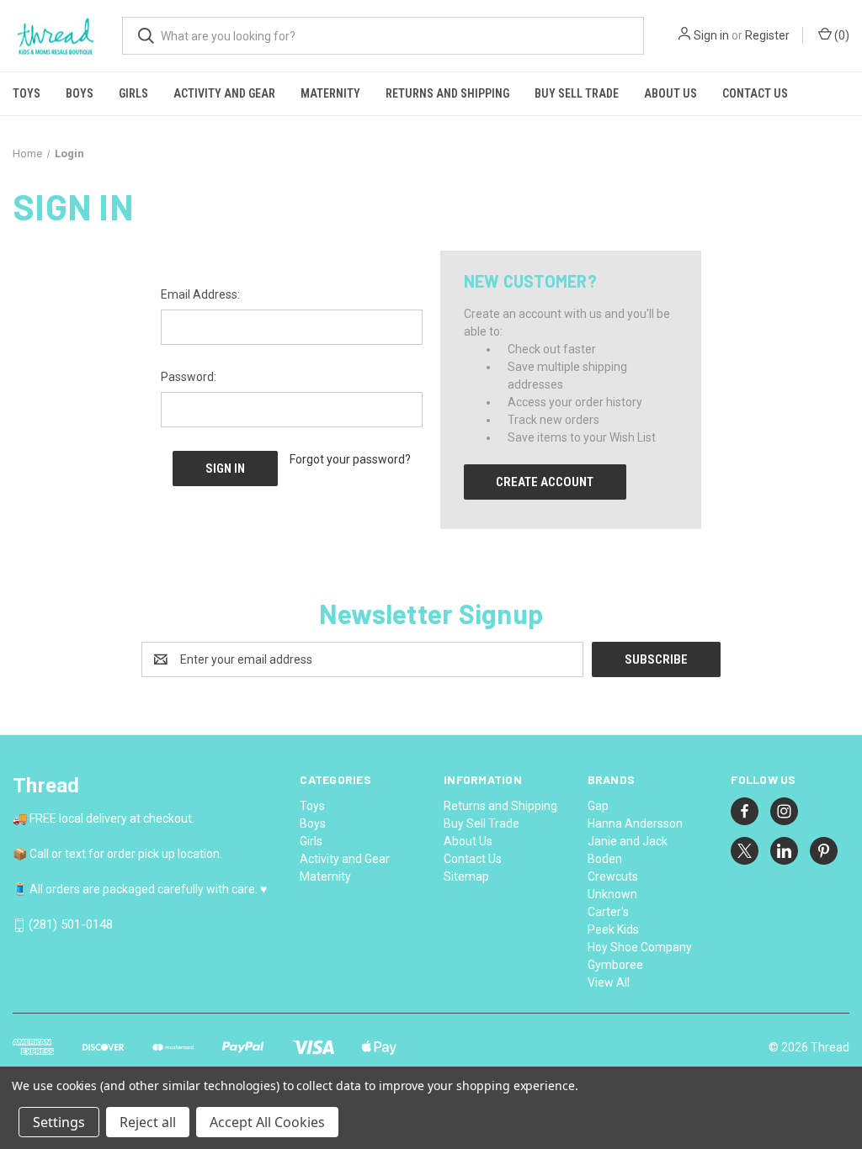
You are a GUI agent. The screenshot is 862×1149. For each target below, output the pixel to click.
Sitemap (466, 876)
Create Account (544, 482)
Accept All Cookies (267, 1122)
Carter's (608, 912)
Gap (598, 806)
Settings (59, 1122)
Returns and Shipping (447, 93)
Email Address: (200, 294)
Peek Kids (613, 929)
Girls (133, 93)
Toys (26, 93)
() (840, 35)
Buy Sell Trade (577, 93)
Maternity (330, 93)
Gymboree (615, 965)
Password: (188, 377)
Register (767, 35)
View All (609, 982)
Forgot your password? (350, 459)
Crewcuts (613, 876)
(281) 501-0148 (71, 925)
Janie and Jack (628, 841)
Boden (605, 859)
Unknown (612, 894)
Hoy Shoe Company (640, 947)
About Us (670, 93)
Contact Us (755, 93)
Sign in (711, 35)
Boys (79, 93)
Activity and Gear (224, 93)
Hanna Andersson (635, 823)
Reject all (148, 1122)
